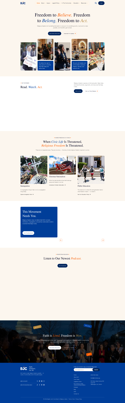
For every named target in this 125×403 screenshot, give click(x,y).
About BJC (76, 377)
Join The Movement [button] (28, 233)
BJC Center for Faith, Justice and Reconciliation (79, 384)
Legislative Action (78, 381)
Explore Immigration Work (26, 194)
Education (76, 3)
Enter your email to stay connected (85, 367)
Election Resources (48, 117)
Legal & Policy (55, 3)
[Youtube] (42, 381)
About (42, 3)
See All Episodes (62, 265)
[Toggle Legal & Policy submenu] (60, 3)
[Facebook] (39, 381)
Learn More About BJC (54, 33)
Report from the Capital (27, 117)
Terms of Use (72, 399)
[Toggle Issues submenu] (50, 3)
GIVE (75, 391)
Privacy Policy (79, 399)
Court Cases (76, 379)
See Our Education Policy (83, 194)
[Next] (102, 240)
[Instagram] (44, 381)
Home (38, 3)
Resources (83, 3)
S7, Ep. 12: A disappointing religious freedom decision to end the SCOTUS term (43, 302)
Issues (48, 3)
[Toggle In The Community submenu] (71, 3)
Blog (75, 389)
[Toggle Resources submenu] (87, 3)
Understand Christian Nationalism (56, 185)
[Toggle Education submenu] (79, 3)
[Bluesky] (44, 385)
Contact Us (76, 393)
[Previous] (61, 240)
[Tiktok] (37, 385)
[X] (37, 381)
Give (101, 3)
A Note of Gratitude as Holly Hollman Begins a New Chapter (72, 118)
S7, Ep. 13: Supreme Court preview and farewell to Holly (73, 279)
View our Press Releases (90, 91)
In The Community (66, 3)
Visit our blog (78, 91)
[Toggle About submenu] (45, 3)
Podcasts (76, 387)
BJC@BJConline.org (95, 378)
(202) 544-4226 (94, 375)
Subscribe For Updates (69, 33)
